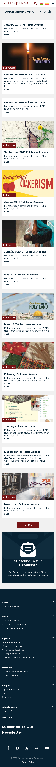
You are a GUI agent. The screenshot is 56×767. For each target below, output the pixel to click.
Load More (28, 525)
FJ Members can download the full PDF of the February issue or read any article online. (27, 380)
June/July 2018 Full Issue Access (25, 251)
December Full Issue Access (22, 451)
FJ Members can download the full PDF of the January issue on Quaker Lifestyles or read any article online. (27, 433)
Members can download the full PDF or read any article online (25, 279)
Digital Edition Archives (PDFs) (15, 672)
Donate (5, 693)
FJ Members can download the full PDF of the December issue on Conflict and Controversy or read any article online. (27, 458)
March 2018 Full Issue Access (22, 324)
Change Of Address (10, 675)
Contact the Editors (10, 607)
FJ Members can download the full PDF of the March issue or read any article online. (27, 329)
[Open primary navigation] (52, 3)
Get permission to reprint (13, 628)
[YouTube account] (47, 748)
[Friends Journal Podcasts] (17, 748)
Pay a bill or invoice (10, 689)
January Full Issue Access (20, 426)
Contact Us (7, 697)
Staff (6, 35)
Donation (7, 718)
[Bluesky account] (36, 748)
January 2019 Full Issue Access (23, 24)
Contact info (7, 711)
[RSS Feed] (26, 748)
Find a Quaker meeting (12, 646)
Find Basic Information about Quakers (18, 658)
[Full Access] (28, 56)
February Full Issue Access (21, 374)
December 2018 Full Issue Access (25, 74)
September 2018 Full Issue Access (26, 152)
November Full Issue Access (22, 504)
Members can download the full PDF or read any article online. (25, 30)
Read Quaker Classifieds (13, 650)
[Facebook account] (8, 748)
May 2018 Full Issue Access (21, 274)
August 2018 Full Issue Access (23, 202)
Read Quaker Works (11, 654)
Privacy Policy (28, 762)
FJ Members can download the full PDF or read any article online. (27, 509)
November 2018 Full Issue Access (25, 102)
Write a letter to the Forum (14, 624)
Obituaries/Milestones (11, 642)
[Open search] (35, 3)
